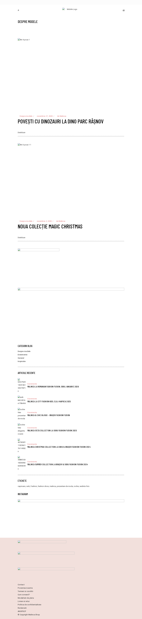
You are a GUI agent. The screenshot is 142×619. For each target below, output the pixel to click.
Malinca (63, 116)
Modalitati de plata (26, 598)
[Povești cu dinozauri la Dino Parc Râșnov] (71, 73)
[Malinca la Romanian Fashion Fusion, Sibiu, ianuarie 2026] (22, 385)
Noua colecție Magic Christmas (50, 226)
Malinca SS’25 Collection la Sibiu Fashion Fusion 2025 (52, 430)
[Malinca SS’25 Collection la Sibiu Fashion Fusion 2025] (22, 429)
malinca (53, 486)
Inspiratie (22, 361)
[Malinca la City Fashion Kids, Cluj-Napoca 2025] (22, 400)
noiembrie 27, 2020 (44, 116)
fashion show (43, 486)
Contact (21, 584)
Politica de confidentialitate (29, 604)
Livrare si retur (24, 601)
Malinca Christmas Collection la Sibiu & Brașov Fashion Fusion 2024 (59, 446)
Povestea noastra (25, 588)
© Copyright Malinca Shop (29, 614)
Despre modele (26, 116)
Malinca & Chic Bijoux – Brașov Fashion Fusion (48, 415)
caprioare (21, 486)
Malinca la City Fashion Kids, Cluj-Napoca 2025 (49, 401)
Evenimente (22, 354)
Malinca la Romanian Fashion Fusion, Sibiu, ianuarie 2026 (53, 386)
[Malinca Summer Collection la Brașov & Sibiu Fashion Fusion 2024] (22, 463)
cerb (28, 486)
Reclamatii (22, 608)
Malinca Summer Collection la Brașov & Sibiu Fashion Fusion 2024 (57, 464)
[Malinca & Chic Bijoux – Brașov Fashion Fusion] (22, 414)
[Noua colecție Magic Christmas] (71, 178)
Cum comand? (24, 594)
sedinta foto (84, 486)
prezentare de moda (65, 486)
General (21, 358)
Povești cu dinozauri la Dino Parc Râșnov (61, 121)
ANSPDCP (22, 611)
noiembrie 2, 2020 (44, 221)
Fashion (34, 486)
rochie (76, 486)
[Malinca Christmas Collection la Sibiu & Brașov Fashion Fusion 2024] (22, 446)
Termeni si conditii (25, 591)
